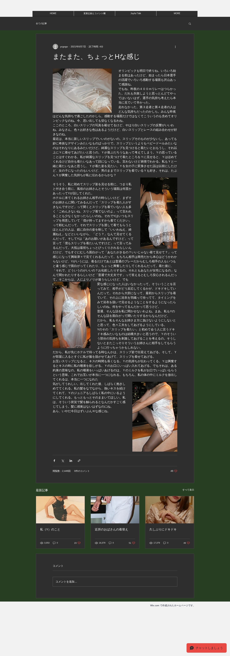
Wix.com (154, 605)
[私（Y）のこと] (60, 509)
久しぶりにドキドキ (163, 529)
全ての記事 (41, 23)
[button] (189, 23)
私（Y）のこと (50, 529)
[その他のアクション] (175, 47)
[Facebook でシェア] (54, 460)
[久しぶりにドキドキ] (169, 509)
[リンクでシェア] (79, 460)
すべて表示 (188, 489)
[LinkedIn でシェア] (70, 460)
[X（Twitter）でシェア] (62, 460)
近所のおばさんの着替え (111, 529)
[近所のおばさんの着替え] (115, 509)
